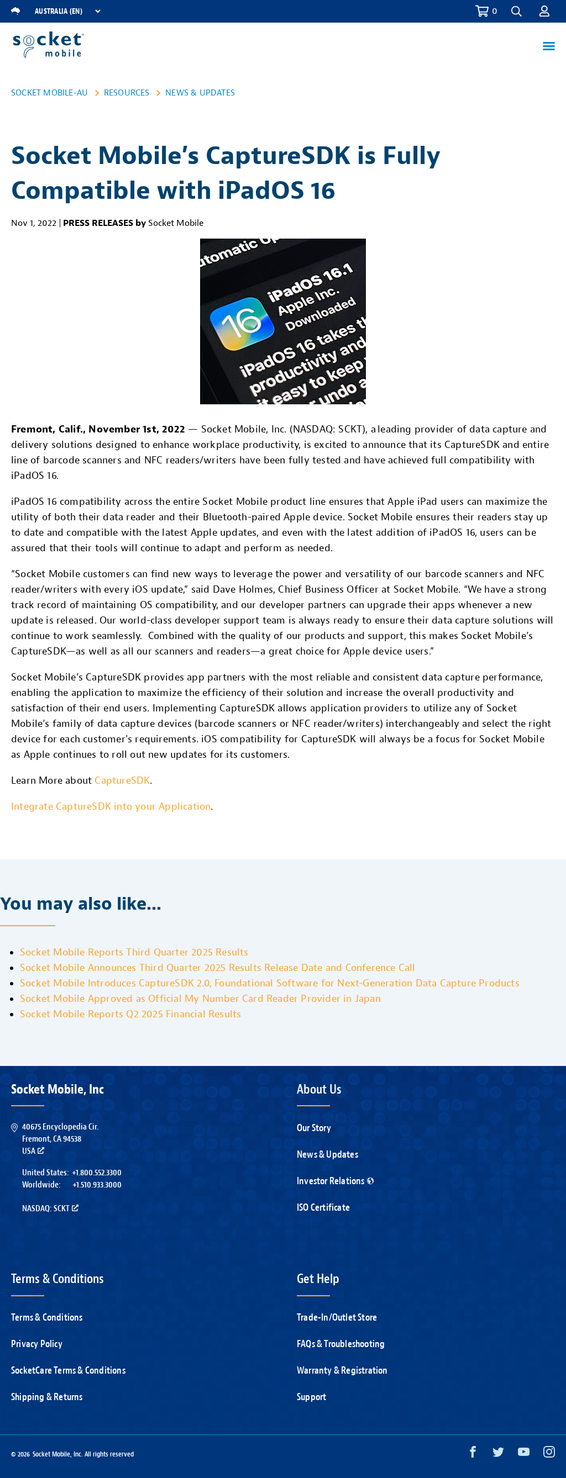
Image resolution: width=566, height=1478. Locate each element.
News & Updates (200, 92)
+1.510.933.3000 (97, 1184)
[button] (544, 11)
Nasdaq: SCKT (46, 1208)
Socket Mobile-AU (49, 92)
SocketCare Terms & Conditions (68, 1370)
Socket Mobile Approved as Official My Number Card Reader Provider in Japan (200, 999)
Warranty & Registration (342, 1370)
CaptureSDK (122, 780)
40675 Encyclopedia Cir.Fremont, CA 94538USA (60, 1139)
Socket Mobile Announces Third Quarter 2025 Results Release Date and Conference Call (218, 968)
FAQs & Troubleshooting (341, 1344)
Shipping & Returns (47, 1397)
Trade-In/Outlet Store (337, 1317)
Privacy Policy (36, 1344)
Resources (127, 92)
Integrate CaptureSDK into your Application (111, 806)
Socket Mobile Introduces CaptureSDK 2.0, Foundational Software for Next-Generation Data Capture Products (270, 983)
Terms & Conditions (47, 1317)
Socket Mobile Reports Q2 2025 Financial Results (130, 1014)
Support (311, 1397)
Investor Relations (331, 1181)
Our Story (314, 1128)
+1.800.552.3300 (97, 1172)
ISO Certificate (323, 1207)
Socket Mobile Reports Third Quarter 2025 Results (134, 952)
